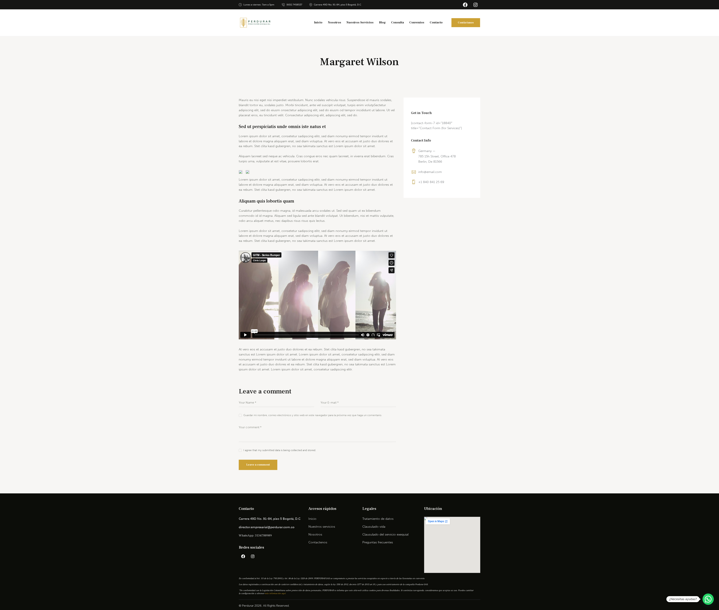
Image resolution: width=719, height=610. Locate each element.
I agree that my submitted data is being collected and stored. (279, 450)
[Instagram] (475, 4)
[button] (708, 599)
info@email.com (430, 172)
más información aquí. (275, 593)
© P (241, 605)
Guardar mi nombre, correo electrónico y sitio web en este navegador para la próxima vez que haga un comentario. (312, 415)
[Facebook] (465, 4)
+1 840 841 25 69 (431, 182)
